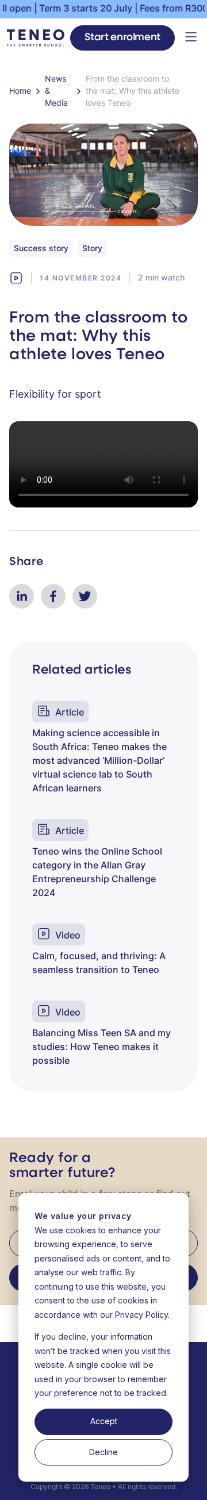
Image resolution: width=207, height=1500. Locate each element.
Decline (103, 1452)
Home (20, 91)
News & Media (56, 91)
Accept (103, 1421)
